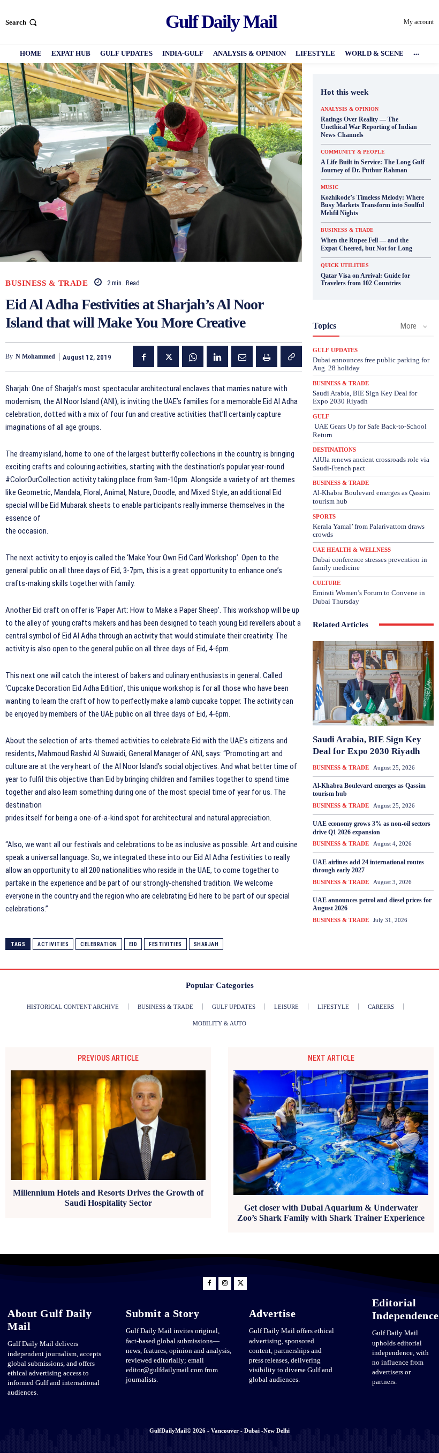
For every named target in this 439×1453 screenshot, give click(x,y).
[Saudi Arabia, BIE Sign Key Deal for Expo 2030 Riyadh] (373, 683)
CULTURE (326, 583)
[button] (22, 22)
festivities (165, 944)
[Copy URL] (291, 356)
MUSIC (329, 187)
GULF (321, 417)
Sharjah (206, 944)
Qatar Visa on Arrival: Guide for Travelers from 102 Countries (365, 279)
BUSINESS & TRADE (46, 283)
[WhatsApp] (192, 356)
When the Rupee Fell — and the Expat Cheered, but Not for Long (366, 244)
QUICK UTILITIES (345, 265)
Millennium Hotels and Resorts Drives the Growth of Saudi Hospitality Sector (108, 1197)
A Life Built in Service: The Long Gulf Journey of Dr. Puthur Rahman (373, 165)
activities (53, 944)
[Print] (266, 356)
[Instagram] (224, 1283)
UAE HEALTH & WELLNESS (352, 550)
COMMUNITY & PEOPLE (353, 152)
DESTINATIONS (334, 450)
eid (133, 944)
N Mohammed (35, 356)
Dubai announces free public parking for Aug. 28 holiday (371, 364)
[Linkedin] (217, 356)
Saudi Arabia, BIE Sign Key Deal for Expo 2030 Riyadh (365, 397)
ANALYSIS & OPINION (350, 109)
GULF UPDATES (335, 350)
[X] (168, 356)
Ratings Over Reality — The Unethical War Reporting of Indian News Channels (369, 127)
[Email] (242, 356)
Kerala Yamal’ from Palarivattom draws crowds (369, 530)
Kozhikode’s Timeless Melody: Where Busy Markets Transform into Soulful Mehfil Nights (372, 205)
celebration (98, 944)
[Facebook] (143, 356)
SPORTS (324, 517)
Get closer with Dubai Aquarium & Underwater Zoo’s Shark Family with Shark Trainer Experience (331, 1212)
